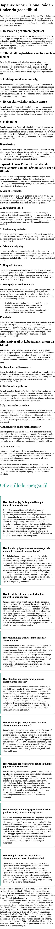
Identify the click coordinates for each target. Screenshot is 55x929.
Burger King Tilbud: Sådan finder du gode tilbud (19, 909)
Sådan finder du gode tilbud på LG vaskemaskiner (20, 916)
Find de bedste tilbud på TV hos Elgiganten (29, 905)
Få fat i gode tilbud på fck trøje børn (36, 921)
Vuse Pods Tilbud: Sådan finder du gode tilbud (19, 923)
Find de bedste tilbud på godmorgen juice (35, 914)
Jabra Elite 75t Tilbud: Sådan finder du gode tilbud (26, 910)
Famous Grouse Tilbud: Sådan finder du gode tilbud (27, 897)
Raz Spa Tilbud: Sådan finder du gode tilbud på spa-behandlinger (26, 906)
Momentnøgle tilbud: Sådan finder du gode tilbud (30, 893)
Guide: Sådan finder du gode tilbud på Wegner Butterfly (26, 899)
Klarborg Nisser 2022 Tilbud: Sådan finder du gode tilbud (23, 896)
